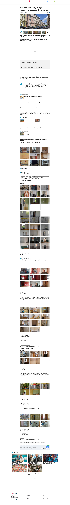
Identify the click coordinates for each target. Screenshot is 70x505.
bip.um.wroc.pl (38, 107)
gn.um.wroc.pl (44, 107)
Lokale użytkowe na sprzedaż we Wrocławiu (27, 64)
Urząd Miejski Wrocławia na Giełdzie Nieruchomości (27, 73)
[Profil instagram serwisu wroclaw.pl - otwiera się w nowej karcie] (12, 499)
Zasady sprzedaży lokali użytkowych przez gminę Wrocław (30, 65)
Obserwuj (45, 448)
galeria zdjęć (38, 442)
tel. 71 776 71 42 (13, 496)
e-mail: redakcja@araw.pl (14, 497)
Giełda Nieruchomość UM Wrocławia (24, 442)
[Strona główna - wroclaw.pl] (31, 1)
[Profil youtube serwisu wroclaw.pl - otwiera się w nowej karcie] (16, 499)
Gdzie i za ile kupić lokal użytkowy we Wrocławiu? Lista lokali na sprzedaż (32, 67)
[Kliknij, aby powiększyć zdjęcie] (24, 150)
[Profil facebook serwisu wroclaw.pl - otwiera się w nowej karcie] (15, 499)
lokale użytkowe (43, 442)
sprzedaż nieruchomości (33, 442)
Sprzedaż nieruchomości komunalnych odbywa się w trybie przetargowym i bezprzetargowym (34, 109)
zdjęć (21, 32)
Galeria (48, 32)
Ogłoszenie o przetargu (37, 127)
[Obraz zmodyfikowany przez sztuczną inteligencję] (28, 461)
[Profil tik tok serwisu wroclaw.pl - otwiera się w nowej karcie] (13, 499)
